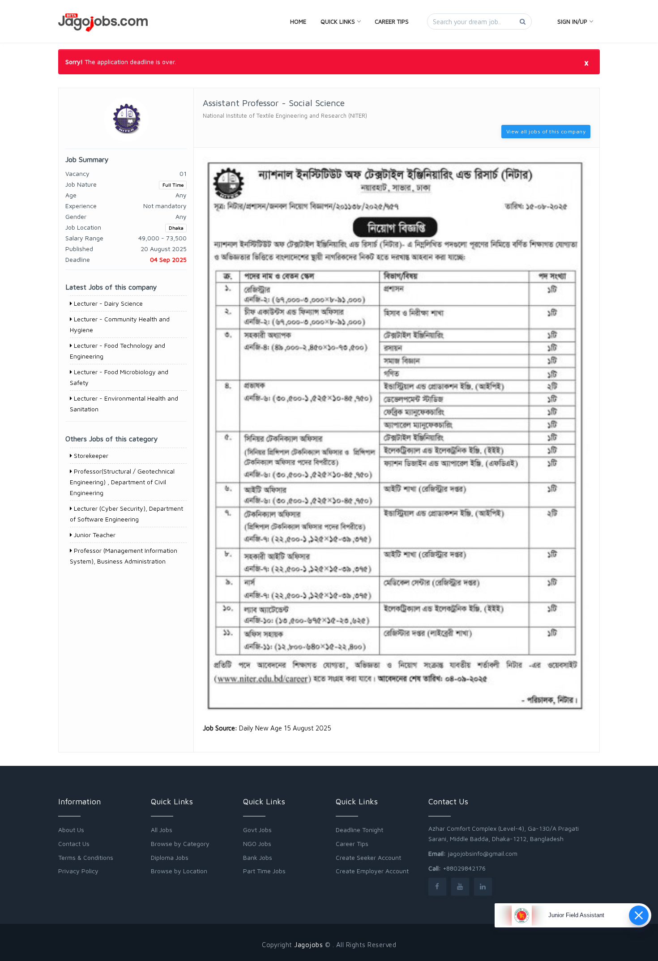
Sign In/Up (572, 21)
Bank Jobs (257, 857)
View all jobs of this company (546, 131)
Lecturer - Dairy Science (107, 303)
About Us (71, 829)
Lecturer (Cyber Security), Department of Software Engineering (126, 513)
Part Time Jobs (264, 871)
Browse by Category (180, 843)
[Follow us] (437, 886)
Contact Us (74, 843)
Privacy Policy (78, 871)
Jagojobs (308, 944)
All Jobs (161, 829)
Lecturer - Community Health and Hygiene (120, 324)
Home (298, 21)
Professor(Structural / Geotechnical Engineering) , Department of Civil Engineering (122, 481)
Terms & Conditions (85, 857)
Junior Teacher (93, 534)
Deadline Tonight (359, 829)
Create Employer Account (372, 871)
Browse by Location (179, 871)
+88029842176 (464, 868)
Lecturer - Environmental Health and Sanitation (124, 403)
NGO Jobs (257, 843)
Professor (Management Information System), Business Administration (123, 556)
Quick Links (337, 21)
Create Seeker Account (368, 857)
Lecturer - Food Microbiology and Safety (119, 377)
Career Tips (392, 21)
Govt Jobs (257, 829)
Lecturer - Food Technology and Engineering (117, 351)
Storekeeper (90, 455)
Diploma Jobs (169, 857)
